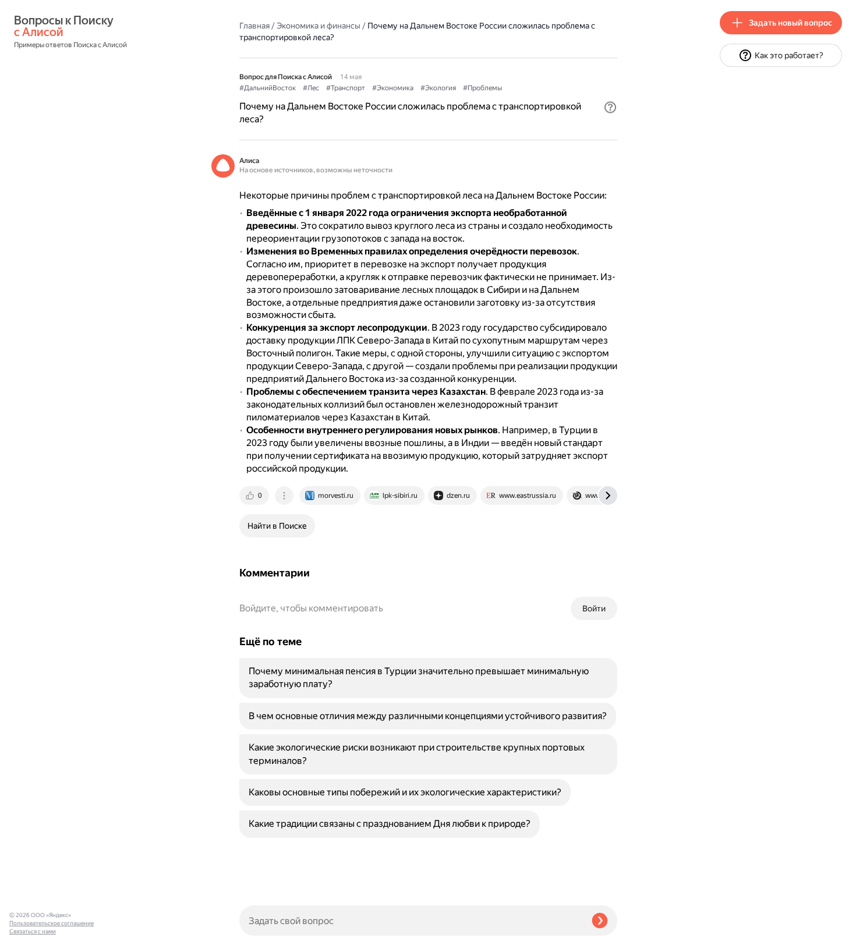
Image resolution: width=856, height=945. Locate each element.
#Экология (438, 88)
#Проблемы (482, 88)
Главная (254, 25)
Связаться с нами (32, 931)
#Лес (311, 88)
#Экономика (392, 88)
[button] (610, 107)
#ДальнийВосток (267, 88)
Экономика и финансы (318, 25)
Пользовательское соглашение (51, 923)
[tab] (255, 495)
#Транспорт (345, 88)
